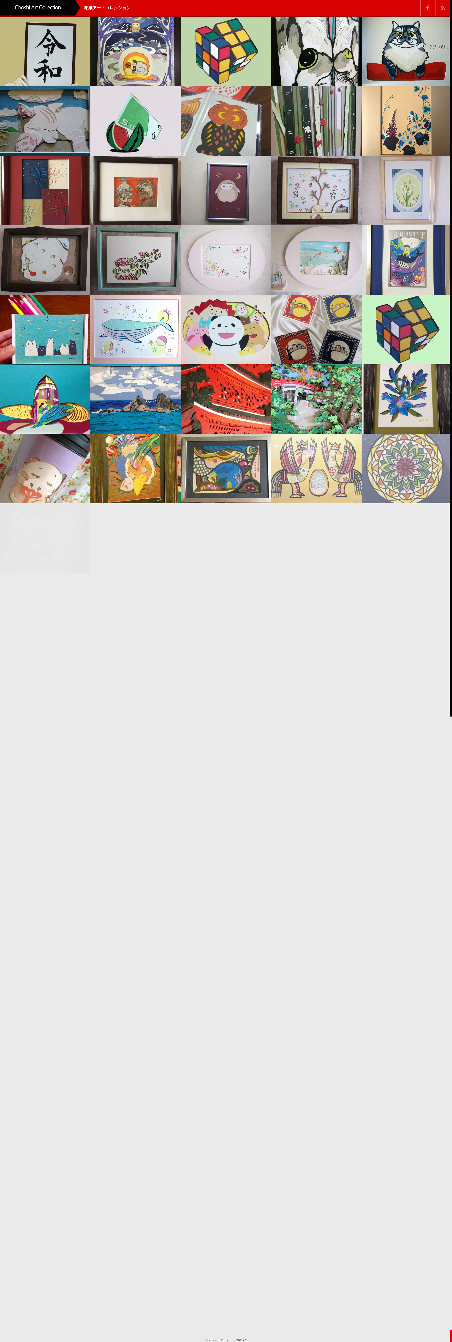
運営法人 (241, 1339)
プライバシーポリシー (218, 1339)
